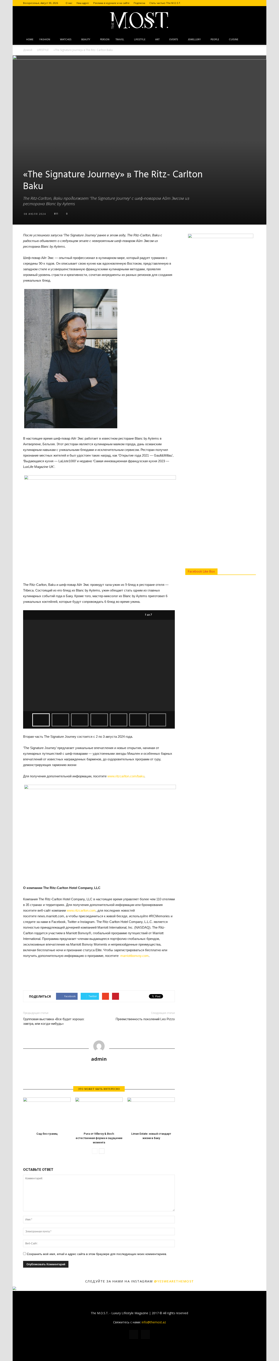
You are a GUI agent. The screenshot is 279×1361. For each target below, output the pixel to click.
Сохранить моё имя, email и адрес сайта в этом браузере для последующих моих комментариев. (97, 1254)
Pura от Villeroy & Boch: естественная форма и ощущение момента (99, 1138)
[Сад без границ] (47, 1113)
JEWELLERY (194, 39)
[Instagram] (252, 3)
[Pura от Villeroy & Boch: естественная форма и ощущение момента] (99, 1113)
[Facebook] (245, 3)
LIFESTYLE (139, 39)
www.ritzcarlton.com (81, 910)
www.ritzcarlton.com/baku (125, 776)
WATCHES (65, 39)
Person (104, 39)
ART (157, 39)
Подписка (139, 3)
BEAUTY (85, 39)
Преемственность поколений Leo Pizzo (145, 1019)
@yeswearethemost (174, 1281)
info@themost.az (154, 1322)
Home (29, 39)
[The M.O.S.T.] (139, 20)
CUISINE (233, 39)
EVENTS (173, 39)
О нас (69, 3)
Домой (27, 50)
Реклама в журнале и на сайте (111, 3)
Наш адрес (83, 3)
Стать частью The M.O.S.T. (165, 3)
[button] (250, 39)
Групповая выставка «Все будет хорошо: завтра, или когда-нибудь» (54, 1021)
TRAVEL (120, 39)
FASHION (44, 39)
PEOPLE (215, 39)
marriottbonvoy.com (134, 956)
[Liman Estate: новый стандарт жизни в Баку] (151, 1113)
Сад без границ (47, 1133)
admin (99, 1058)
